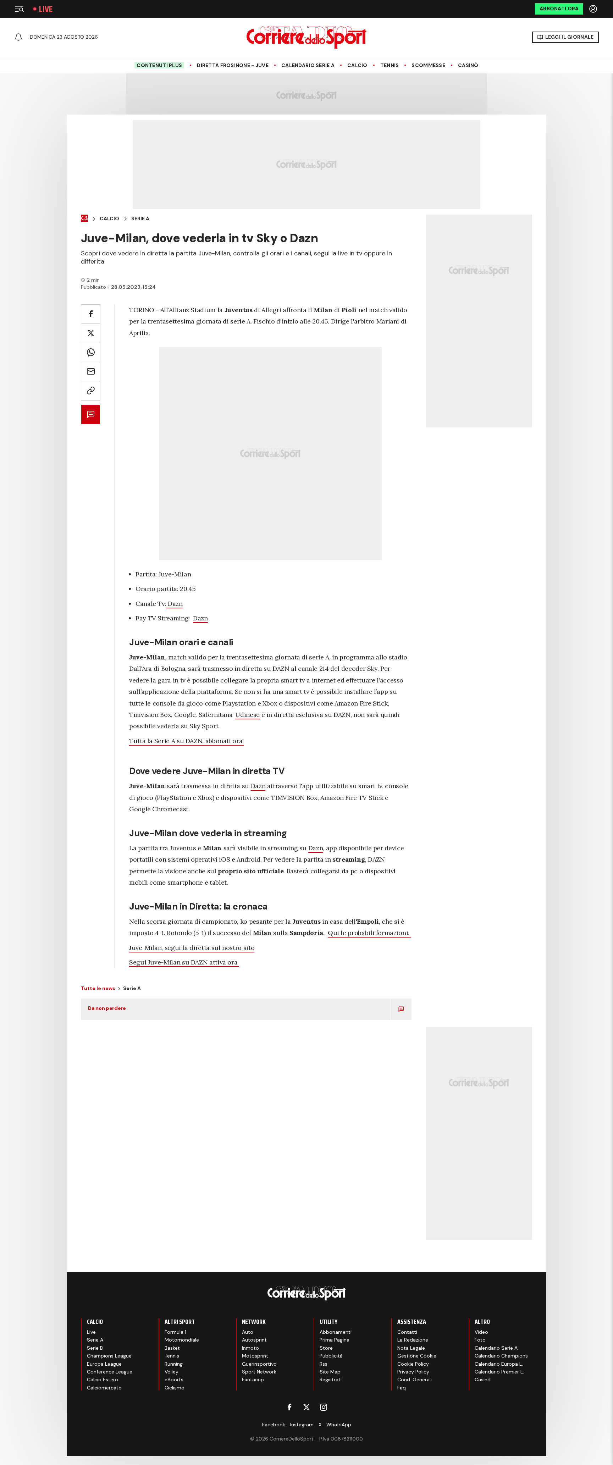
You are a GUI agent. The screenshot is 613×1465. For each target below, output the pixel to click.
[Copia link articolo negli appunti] (90, 390)
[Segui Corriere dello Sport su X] (306, 1407)
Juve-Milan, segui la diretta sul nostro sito (191, 948)
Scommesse (428, 65)
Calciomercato (104, 1387)
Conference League (109, 1372)
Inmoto (250, 1348)
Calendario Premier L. (499, 1372)
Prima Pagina (334, 1340)
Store (326, 1348)
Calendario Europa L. (499, 1364)
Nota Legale (411, 1348)
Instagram (302, 1424)
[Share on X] (90, 333)
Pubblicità (331, 1356)
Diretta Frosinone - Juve (233, 65)
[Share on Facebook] (90, 314)
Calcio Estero (102, 1379)
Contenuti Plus (159, 65)
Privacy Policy (413, 1372)
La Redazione (412, 1340)
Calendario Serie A (308, 65)
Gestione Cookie (416, 1356)
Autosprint (254, 1340)
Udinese (247, 715)
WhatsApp (338, 1424)
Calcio (357, 65)
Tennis (389, 65)
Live (46, 9)
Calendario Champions (501, 1356)
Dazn (174, 603)
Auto (247, 1332)
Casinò (468, 65)
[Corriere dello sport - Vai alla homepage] (306, 37)
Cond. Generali (414, 1379)
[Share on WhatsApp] (90, 352)
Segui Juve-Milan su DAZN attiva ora (184, 962)
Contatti (407, 1332)
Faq (401, 1387)
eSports (174, 1379)
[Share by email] (90, 371)
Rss (323, 1364)
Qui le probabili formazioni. (369, 933)
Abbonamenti (336, 1332)
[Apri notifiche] (18, 37)
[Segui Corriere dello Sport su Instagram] (323, 1407)
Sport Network (259, 1372)
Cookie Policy (413, 1364)
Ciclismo (174, 1387)
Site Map (330, 1372)
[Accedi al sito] (594, 9)
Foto (480, 1340)
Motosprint (255, 1356)
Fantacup (253, 1379)
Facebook (273, 1424)
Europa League (104, 1364)
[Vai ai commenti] (90, 414)
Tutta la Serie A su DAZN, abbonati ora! (186, 741)
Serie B (95, 1348)
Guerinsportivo (259, 1364)
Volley (171, 1372)
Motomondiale (182, 1340)
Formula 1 (175, 1332)
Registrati (331, 1379)
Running (174, 1364)
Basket (172, 1348)
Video (481, 1332)
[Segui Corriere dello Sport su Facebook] (289, 1407)
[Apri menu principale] (19, 9)
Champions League (109, 1356)
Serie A (140, 219)
